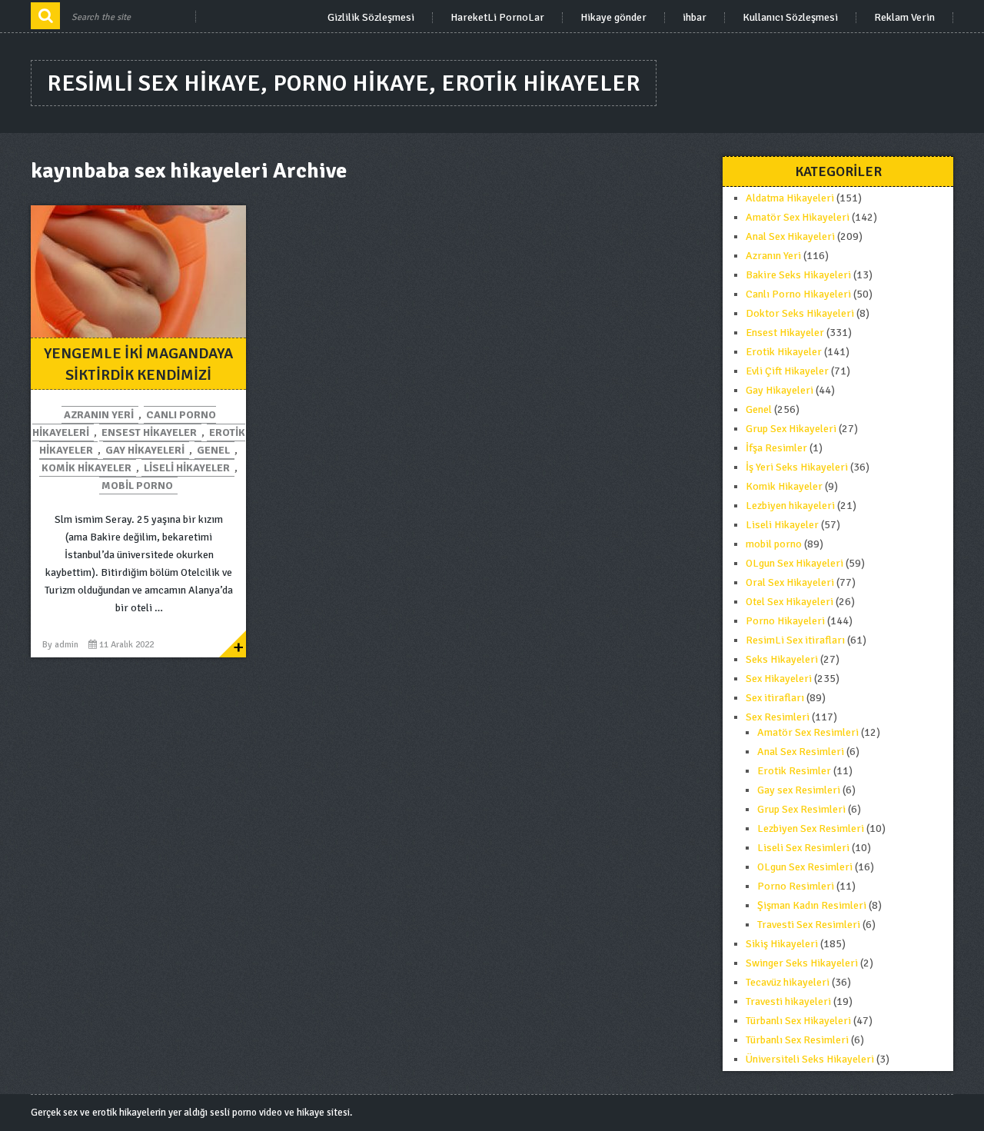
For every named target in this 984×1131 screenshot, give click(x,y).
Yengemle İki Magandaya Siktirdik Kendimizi (138, 364)
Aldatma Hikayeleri (790, 198)
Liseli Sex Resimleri (803, 847)
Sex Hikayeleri (779, 678)
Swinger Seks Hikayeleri (802, 963)
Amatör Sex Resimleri (808, 732)
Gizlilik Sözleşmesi (370, 17)
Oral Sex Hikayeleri (790, 582)
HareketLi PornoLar (497, 17)
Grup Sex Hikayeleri (791, 428)
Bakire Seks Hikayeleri (798, 274)
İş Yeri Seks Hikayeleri (797, 467)
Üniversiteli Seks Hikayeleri (810, 1059)
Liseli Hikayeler (187, 467)
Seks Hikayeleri (782, 659)
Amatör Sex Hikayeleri (797, 217)
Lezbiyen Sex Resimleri (810, 828)
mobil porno (137, 485)
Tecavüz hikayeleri (787, 982)
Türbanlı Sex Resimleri (797, 1039)
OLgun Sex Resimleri (805, 866)
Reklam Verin (904, 17)
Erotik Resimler (794, 770)
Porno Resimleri (795, 886)
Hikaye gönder (613, 17)
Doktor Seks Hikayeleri (800, 313)
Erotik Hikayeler (784, 351)
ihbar (694, 17)
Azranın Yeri (99, 414)
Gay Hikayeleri (144, 450)
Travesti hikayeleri (788, 1001)
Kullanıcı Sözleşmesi (790, 17)
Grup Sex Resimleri (801, 809)
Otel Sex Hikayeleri (789, 601)
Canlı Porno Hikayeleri (798, 294)
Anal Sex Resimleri (800, 751)
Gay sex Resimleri (798, 790)
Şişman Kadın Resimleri (811, 905)
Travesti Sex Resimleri (808, 924)
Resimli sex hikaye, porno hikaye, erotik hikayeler (343, 83)
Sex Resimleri (777, 717)
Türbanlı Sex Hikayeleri (798, 1020)
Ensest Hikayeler (149, 432)
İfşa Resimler (776, 447)
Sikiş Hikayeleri (782, 943)
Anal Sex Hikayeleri (790, 236)
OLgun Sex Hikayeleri (794, 563)
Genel (213, 450)
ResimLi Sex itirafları (795, 640)
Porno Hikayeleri (785, 620)
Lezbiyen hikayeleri (790, 505)
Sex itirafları (775, 697)
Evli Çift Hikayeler (787, 371)
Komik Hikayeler (86, 467)
